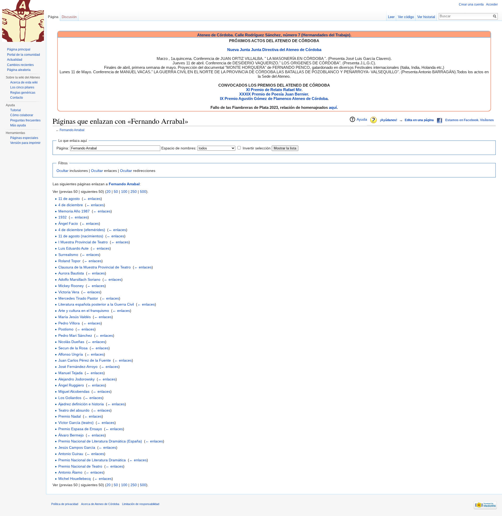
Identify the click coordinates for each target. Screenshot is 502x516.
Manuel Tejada (70, 373)
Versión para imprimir (25, 143)
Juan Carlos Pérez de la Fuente (84, 360)
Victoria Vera (68, 292)
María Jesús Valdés (74, 317)
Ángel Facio (68, 223)
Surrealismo (68, 255)
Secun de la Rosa (73, 348)
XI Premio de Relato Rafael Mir (273, 89)
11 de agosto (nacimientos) (80, 236)
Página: (62, 148)
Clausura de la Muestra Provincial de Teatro (94, 267)
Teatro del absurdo (73, 410)
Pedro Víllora (69, 323)
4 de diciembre (70, 205)
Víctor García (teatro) (76, 422)
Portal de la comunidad (23, 55)
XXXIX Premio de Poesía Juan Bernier (273, 94)
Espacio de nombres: (178, 148)
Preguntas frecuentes (25, 120)
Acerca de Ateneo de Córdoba (100, 504)
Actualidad (14, 59)
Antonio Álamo (70, 472)
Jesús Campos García (76, 447)
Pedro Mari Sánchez (75, 335)
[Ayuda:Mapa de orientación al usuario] (374, 120)
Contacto (16, 97)
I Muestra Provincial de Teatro (83, 242)
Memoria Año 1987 (74, 211)
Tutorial (15, 110)
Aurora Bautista (71, 273)
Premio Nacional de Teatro (80, 466)
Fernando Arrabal (72, 130)
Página (53, 17)
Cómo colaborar (21, 115)
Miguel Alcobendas (73, 391)
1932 (62, 217)
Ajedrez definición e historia (81, 404)
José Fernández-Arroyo (78, 366)
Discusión (69, 17)
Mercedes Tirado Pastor (78, 298)
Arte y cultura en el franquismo (83, 311)
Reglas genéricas (22, 92)
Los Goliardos (69, 398)
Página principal (18, 49)
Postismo (65, 329)
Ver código (406, 17)
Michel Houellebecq (74, 478)
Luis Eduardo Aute (73, 248)
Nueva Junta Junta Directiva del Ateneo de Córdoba (274, 49)
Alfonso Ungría (70, 354)
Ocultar (62, 171)
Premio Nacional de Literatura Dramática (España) (100, 441)
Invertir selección (257, 148)
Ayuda (362, 119)
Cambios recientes (20, 65)
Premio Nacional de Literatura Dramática (92, 460)
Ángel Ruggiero (71, 385)
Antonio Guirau (70, 454)
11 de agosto (69, 199)
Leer (391, 17)
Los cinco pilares (22, 87)
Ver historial (426, 17)
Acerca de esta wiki (24, 82)
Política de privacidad (64, 504)
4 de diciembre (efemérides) (81, 230)
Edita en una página (419, 120)
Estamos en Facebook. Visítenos (469, 120)
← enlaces (92, 199)
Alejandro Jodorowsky (76, 379)
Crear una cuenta (471, 4)
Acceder (492, 4)
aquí (333, 107)
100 (124, 191)
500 (143, 191)
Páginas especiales (24, 138)
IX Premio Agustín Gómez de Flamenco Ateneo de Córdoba (274, 98)
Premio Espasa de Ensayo (80, 429)
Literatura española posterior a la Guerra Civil (96, 304)
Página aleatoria (19, 70)
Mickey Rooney (71, 286)
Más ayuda (18, 125)
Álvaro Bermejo (71, 435)
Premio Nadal (69, 416)
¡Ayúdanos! (388, 120)
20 (108, 191)
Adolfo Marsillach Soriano (79, 279)
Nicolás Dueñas (71, 342)
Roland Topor (69, 261)
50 (116, 191)
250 (133, 191)
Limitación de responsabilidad (140, 504)
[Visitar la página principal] (23, 21)
